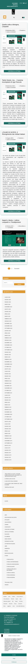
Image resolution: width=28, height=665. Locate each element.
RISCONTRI (6, 632)
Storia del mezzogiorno (13, 564)
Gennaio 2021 (8, 409)
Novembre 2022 (8, 364)
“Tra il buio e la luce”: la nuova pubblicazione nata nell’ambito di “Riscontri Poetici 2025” (13, 475)
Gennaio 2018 (8, 459)
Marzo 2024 (7, 335)
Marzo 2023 (7, 357)
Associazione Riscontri (10, 517)
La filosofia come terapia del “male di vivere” (13, 484)
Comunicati (7, 527)
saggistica (9, 606)
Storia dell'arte (11, 566)
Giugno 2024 (8, 330)
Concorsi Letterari (9, 529)
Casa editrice (8, 522)
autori (9, 596)
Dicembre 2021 (8, 385)
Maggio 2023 (8, 354)
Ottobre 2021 (8, 390)
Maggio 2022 (8, 376)
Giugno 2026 (8, 299)
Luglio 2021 (7, 395)
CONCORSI (6, 631)
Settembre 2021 (8, 392)
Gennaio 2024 (8, 340)
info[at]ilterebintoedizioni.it (11, 624)
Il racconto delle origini (11, 481)
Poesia (6, 550)
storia (14, 606)
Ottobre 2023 (8, 347)
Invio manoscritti (12, 6)
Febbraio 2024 (8, 337)
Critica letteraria (9, 531)
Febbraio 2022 (8, 380)
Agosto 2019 (8, 445)
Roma (4, 606)
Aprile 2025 (7, 314)
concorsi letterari (20, 596)
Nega (14, 658)
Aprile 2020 (7, 431)
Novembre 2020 (8, 414)
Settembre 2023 (8, 349)
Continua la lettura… (14, 71)
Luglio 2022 (7, 371)
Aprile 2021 (7, 402)
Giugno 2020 (8, 426)
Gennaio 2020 (8, 438)
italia (20, 598)
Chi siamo (15, 3)
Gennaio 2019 (8, 455)
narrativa (21, 601)
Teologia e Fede (8, 582)
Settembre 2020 (8, 419)
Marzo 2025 (7, 316)
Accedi (6, 501)
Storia (6, 555)
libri (12, 601)
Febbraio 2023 (8, 359)
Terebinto (22, 30)
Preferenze (14, 662)
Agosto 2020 (8, 421)
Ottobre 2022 (8, 366)
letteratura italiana (10, 543)
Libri (6, 546)
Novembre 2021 (8, 388)
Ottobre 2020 (8, 416)
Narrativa (7, 548)
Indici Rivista (8, 538)
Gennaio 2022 (8, 383)
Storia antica (10, 559)
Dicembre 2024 (8, 323)
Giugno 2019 (8, 450)
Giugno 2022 (8, 373)
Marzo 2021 (7, 404)
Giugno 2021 (8, 397)
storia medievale (11, 575)
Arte (6, 515)
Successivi (16, 268)
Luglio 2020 (7, 424)
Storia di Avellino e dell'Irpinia (11, 569)
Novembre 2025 (8, 306)
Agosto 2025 (8, 309)
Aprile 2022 (7, 378)
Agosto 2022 (8, 369)
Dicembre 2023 (8, 342)
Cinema (6, 524)
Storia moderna (11, 577)
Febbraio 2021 (8, 407)
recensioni (20, 603)
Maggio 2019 (8, 452)
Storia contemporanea (12, 561)
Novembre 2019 (8, 440)
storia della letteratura (20, 606)
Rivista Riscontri (9, 553)
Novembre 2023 (8, 345)
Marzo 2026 (7, 304)
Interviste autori (9, 541)
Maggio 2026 (8, 302)
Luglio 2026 (7, 297)
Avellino (13, 596)
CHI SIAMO (6, 629)
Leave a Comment (11, 32)
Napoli (16, 601)
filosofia (12, 598)
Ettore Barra (22, 226)
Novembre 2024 (8, 325)
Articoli (15, 5)
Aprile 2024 (7, 333)
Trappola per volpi (9, 487)
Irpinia (17, 598)
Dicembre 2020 (8, 412)
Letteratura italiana (6, 601)
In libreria (7, 536)
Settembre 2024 (8, 328)
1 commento (10, 227)
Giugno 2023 (8, 352)
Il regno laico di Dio (10, 478)
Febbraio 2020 (8, 435)
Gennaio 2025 (8, 321)
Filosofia (7, 534)
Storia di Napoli (11, 572)
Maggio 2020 (8, 428)
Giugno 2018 (8, 457)
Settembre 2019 (8, 443)
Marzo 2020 (7, 433)
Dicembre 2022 (8, 361)
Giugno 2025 (8, 311)
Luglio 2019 (7, 447)
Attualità (7, 519)
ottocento (10, 603)
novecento (5, 603)
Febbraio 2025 (8, 318)
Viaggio (6, 584)
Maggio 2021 (8, 400)
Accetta (14, 655)
